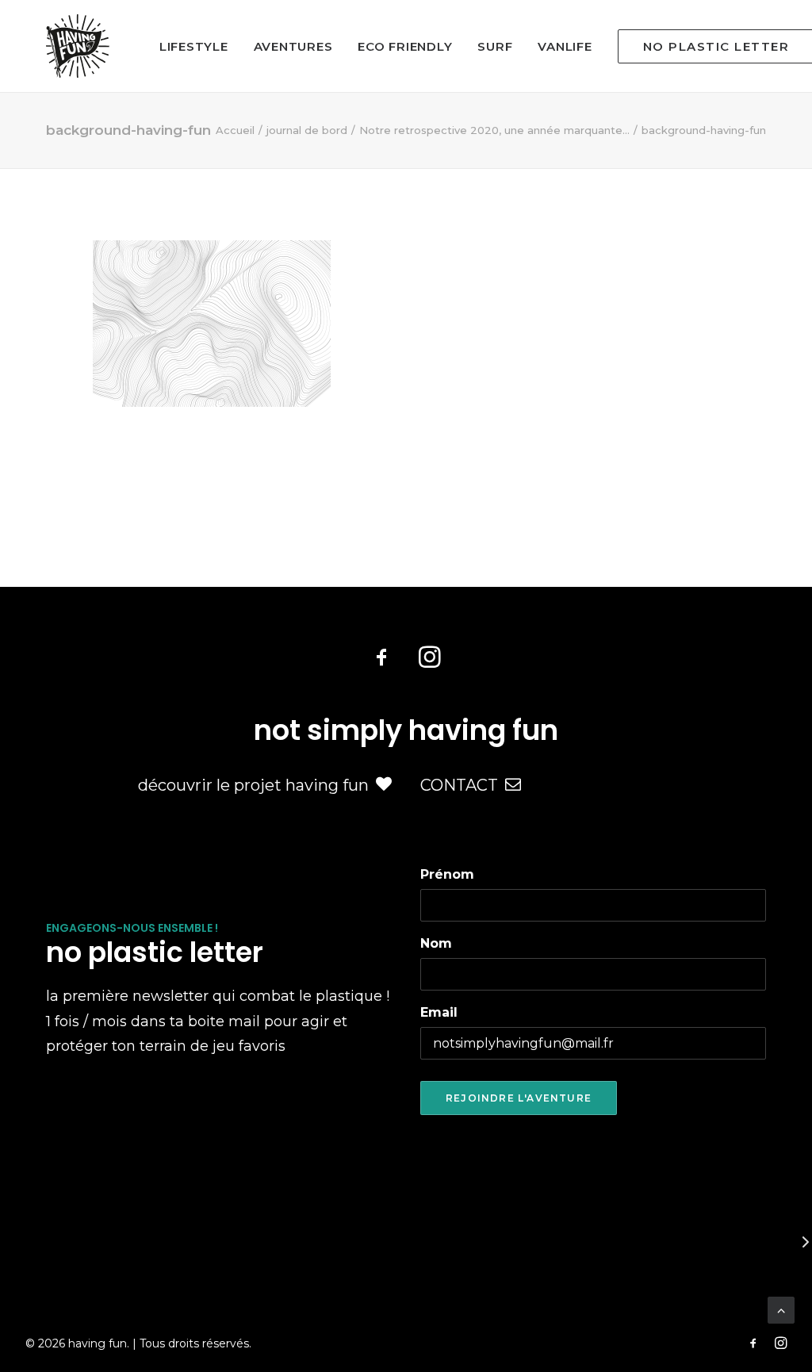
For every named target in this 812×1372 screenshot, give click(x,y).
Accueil (235, 130)
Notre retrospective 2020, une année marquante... (494, 130)
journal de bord (306, 130)
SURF (494, 46)
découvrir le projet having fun (253, 785)
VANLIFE (565, 46)
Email (439, 1012)
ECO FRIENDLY (405, 46)
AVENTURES (293, 46)
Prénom (447, 874)
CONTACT (459, 785)
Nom (436, 943)
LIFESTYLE (193, 46)
